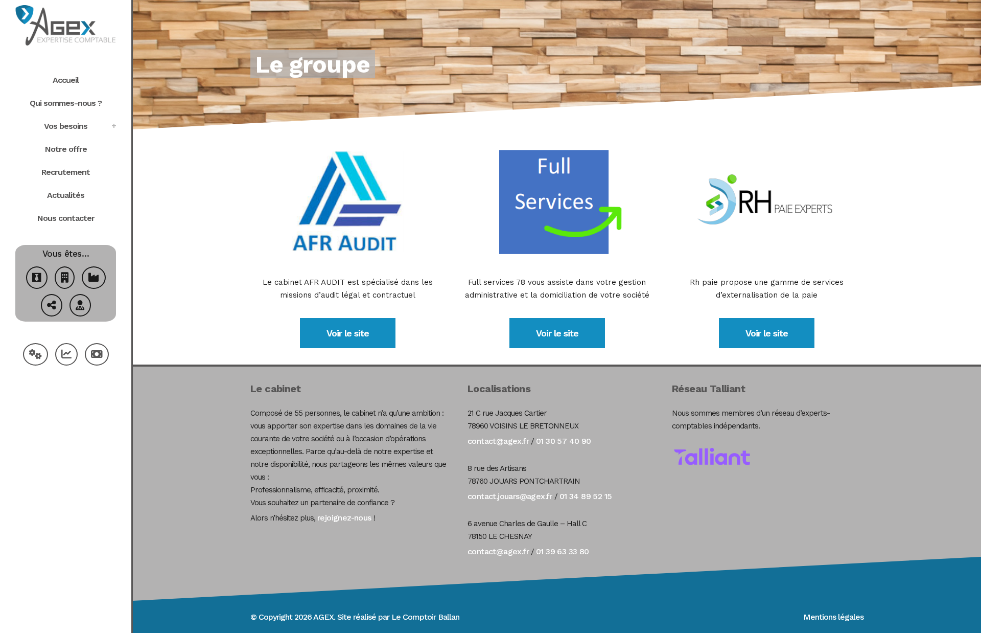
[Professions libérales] (80, 306)
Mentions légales (833, 617)
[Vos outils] (35, 355)
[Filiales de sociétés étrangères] (51, 306)
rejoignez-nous (344, 518)
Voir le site (347, 333)
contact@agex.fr (498, 441)
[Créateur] (37, 279)
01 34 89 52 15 (585, 496)
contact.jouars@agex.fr (510, 496)
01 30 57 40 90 (563, 441)
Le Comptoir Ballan (425, 617)
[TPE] (64, 279)
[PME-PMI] (93, 279)
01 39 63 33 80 (562, 551)
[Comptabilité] (66, 355)
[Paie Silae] (96, 355)
